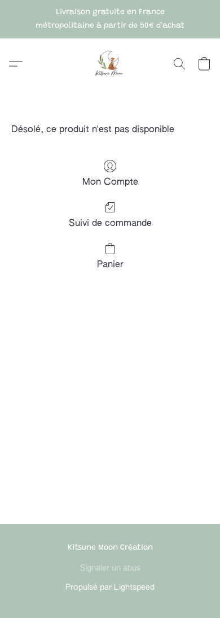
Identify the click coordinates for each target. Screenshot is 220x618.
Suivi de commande (110, 223)
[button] (110, 63)
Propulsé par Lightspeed (110, 587)
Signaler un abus (110, 568)
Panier (110, 264)
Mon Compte (110, 182)
